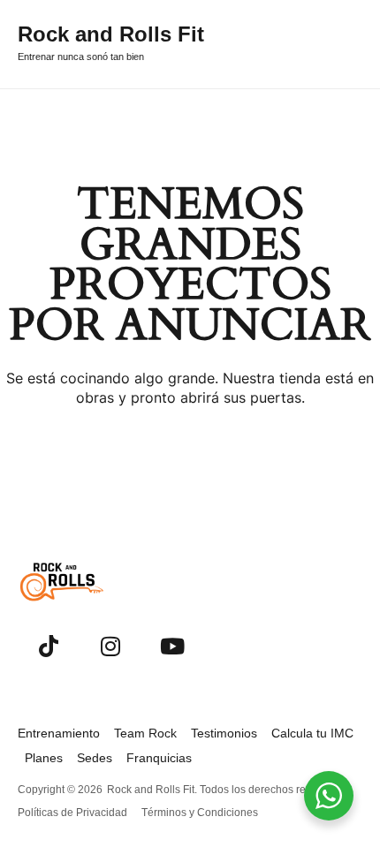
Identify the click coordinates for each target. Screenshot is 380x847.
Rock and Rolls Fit (111, 34)
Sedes (94, 758)
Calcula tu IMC (312, 733)
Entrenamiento (59, 733)
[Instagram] (110, 646)
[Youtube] (172, 646)
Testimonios (224, 733)
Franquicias (159, 758)
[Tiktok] (49, 646)
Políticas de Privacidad (72, 812)
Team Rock (145, 733)
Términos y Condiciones (199, 812)
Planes (44, 758)
